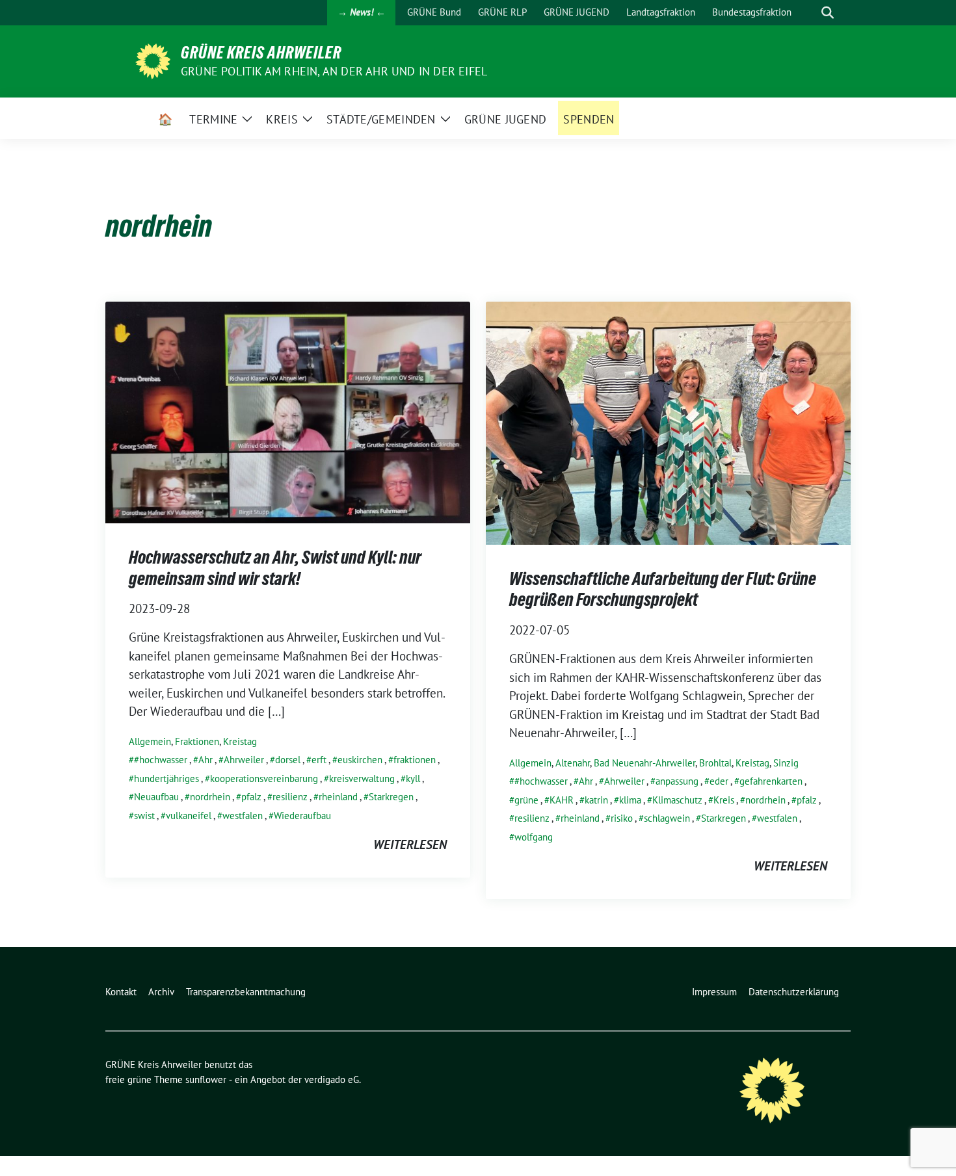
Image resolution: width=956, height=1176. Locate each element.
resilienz (290, 797)
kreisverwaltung (362, 778)
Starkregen (391, 797)
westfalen (242, 815)
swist (144, 815)
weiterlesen (410, 844)
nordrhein (210, 797)
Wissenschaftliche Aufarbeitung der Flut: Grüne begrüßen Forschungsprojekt (662, 589)
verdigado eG (331, 1079)
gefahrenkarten (771, 781)
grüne (526, 800)
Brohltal (715, 763)
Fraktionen (197, 741)
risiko (622, 818)
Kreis (723, 800)
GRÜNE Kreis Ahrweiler (261, 52)
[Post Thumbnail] (287, 411)
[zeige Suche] (827, 12)
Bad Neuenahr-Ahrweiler (644, 763)
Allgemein (150, 741)
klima (630, 800)
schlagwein (667, 818)
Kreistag (240, 741)
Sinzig (786, 763)
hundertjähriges (166, 778)
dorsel (287, 759)
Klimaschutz (677, 800)
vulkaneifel (188, 815)
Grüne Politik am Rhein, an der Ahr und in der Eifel (334, 71)
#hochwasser (160, 759)
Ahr (205, 759)
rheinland (338, 797)
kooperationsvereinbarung (264, 778)
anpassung (677, 781)
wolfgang (533, 837)
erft (319, 759)
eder (719, 781)
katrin (596, 800)
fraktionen (414, 759)
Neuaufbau (156, 797)
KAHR (562, 800)
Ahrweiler (244, 759)
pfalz (251, 797)
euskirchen (360, 759)
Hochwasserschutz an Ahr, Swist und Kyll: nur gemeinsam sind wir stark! (275, 567)
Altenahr (572, 763)
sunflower (205, 1079)
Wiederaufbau (302, 815)
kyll (413, 778)
